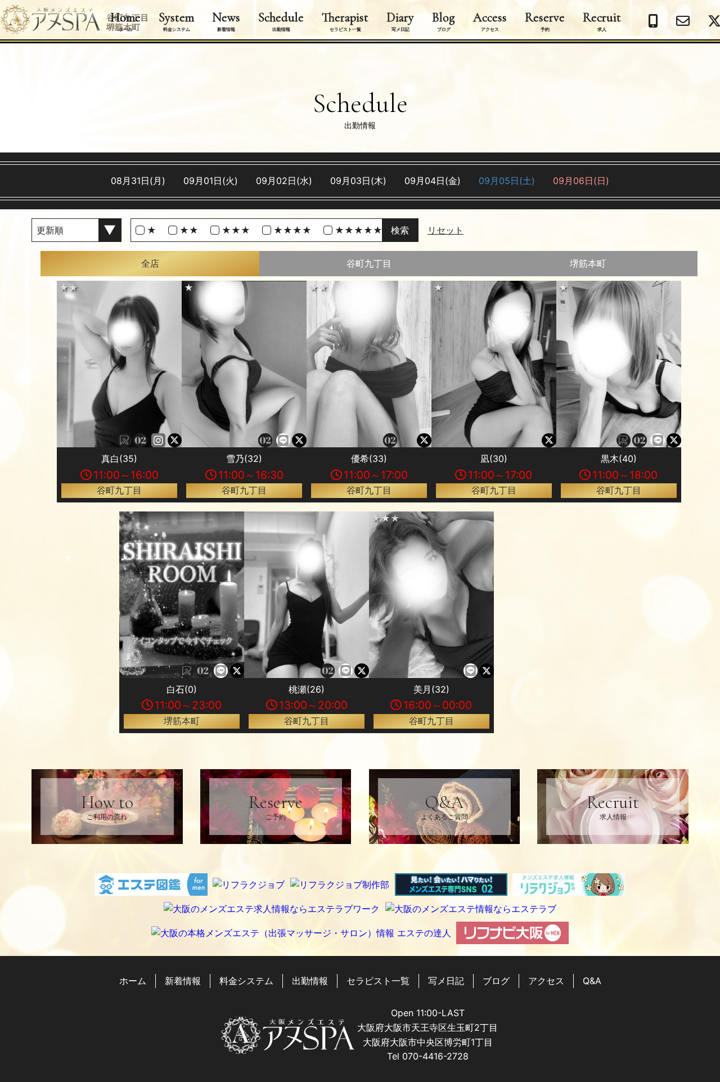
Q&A (444, 806)
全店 (150, 263)
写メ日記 (446, 980)
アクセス (546, 980)
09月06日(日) (581, 180)
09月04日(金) (432, 180)
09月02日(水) (284, 180)
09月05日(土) (507, 180)
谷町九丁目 (369, 263)
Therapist (345, 21)
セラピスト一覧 (378, 980)
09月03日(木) (358, 180)
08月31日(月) (138, 180)
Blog (443, 21)
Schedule (281, 21)
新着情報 (183, 980)
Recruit (602, 21)
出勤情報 (310, 980)
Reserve (545, 21)
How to (107, 806)
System (176, 21)
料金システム (246, 980)
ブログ (496, 980)
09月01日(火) (210, 180)
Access (490, 21)
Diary (400, 21)
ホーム (132, 980)
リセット (446, 230)
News (226, 21)
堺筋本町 (588, 263)
